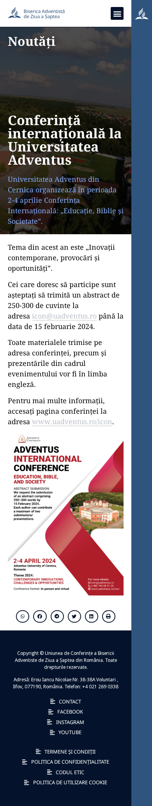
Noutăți (31, 41)
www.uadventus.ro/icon (72, 421)
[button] (117, 13)
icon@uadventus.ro (64, 315)
